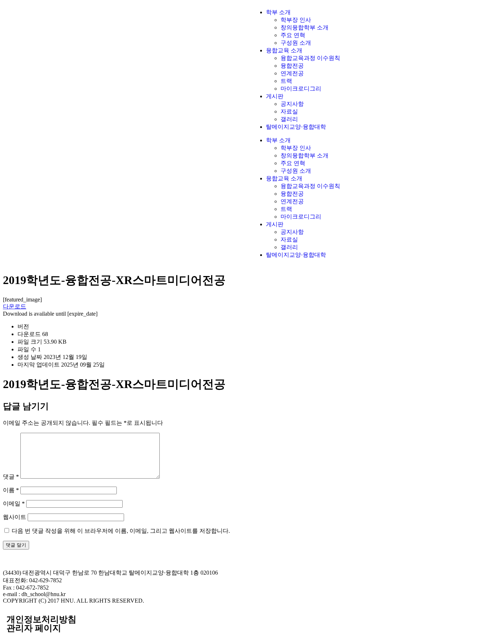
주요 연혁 (293, 35)
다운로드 (14, 306)
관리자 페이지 (34, 628)
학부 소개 (278, 12)
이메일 (14, 503)
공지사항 (292, 104)
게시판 (274, 96)
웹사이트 (14, 517)
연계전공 (292, 73)
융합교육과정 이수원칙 (310, 58)
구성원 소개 (296, 43)
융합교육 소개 (284, 50)
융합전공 (292, 66)
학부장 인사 (296, 20)
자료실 (289, 111)
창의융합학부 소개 (305, 27)
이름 (11, 490)
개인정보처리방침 (41, 619)
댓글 (11, 477)
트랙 (286, 81)
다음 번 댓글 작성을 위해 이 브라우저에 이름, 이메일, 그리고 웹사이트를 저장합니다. (121, 531)
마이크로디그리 (301, 88)
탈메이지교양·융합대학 (296, 127)
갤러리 (289, 119)
